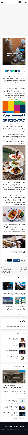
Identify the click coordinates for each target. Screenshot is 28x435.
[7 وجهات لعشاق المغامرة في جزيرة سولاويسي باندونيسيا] (8, 300)
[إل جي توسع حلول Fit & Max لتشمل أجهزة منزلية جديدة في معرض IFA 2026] (14, 376)
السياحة (22, 50)
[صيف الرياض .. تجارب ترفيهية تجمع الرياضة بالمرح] (8, 286)
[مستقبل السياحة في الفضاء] (22, 358)
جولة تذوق (20, 252)
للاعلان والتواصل (8, 426)
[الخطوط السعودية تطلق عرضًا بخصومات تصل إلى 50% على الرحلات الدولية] (22, 400)
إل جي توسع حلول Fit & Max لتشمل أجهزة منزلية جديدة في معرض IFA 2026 (14, 387)
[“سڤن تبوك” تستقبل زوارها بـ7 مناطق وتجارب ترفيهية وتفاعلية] (20, 286)
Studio (9, 429)
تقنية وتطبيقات (22, 371)
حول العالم (16, 252)
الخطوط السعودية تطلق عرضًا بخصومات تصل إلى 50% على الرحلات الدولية (11, 400)
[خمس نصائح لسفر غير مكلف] (22, 352)
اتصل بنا (16, 426)
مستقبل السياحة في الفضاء (12, 356)
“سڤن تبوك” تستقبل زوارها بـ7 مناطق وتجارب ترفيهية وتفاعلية (11, 407)
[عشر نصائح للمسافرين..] (22, 339)
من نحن (22, 426)
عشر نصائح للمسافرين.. (13, 338)
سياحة (12, 252)
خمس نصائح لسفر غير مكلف (12, 350)
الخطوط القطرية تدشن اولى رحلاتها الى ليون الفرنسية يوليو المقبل (6, 271)
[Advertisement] (14, 21)
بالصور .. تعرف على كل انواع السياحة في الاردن (22, 270)
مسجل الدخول (16, 326)
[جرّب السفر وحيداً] (22, 345)
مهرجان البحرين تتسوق (21, 254)
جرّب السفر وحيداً (14, 344)
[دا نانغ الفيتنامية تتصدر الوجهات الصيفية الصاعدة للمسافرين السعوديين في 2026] (20, 300)
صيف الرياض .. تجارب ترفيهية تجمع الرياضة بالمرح (10, 413)
